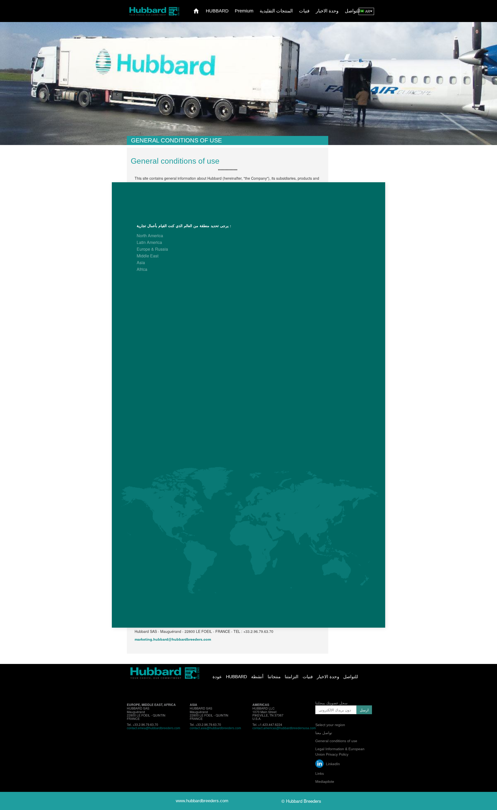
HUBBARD (236, 676)
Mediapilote (324, 781)
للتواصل (350, 676)
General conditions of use (336, 741)
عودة (217, 676)
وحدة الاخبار (328, 676)
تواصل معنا (323, 733)
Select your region (330, 725)
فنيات (308, 676)
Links (319, 773)
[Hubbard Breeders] (154, 11)
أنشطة (257, 676)
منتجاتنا (274, 676)
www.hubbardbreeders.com (202, 800)
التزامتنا (291, 676)
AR (367, 11)
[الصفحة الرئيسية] (196, 11)
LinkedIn (332, 764)
